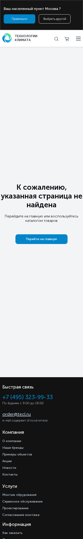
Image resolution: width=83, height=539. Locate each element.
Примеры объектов (17, 454)
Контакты (10, 474)
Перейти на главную (41, 239)
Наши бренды (13, 448)
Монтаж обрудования (19, 495)
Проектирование (15, 508)
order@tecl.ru (16, 414)
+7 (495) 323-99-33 (27, 397)
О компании (11, 441)
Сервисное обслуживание (22, 501)
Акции (7, 461)
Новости (9, 468)
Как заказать (12, 533)
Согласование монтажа (20, 515)
